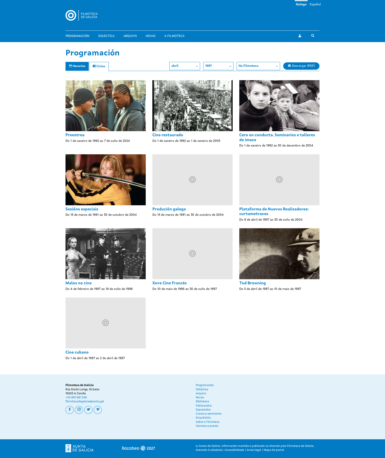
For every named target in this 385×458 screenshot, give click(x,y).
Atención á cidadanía (209, 450)
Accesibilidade (234, 450)
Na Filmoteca (248, 65)
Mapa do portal (274, 450)
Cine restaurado (167, 135)
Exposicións (203, 409)
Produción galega (169, 209)
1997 (208, 65)
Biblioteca (202, 401)
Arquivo (130, 36)
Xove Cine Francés (169, 283)
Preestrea (75, 135)
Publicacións (204, 405)
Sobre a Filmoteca (207, 422)
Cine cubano (77, 352)
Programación (77, 36)
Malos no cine (79, 283)
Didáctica (106, 36)
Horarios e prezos (207, 426)
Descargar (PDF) (303, 65)
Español (315, 4)
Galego (301, 4)
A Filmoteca (174, 36)
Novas (151, 36)
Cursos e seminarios (208, 413)
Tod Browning (252, 283)
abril (174, 65)
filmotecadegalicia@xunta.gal (85, 401)
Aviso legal (254, 450)
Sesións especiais (82, 209)
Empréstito (203, 417)
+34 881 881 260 (76, 397)
